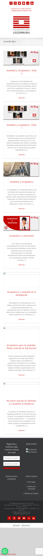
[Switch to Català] (16, 531)
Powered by (8, 554)
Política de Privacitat (32, 493)
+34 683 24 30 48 (25, 9)
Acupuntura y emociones (21, 235)
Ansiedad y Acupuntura (21, 181)
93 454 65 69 (15, 9)
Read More (21, 98)
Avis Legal (31, 487)
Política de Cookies (31, 499)
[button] (5, 551)
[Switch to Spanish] (26, 531)
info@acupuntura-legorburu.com (21, 11)
